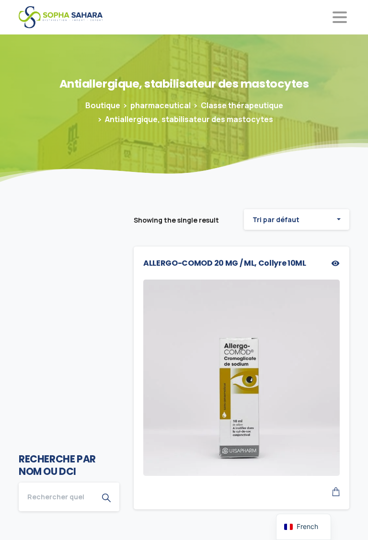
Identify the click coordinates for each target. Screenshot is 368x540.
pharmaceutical (160, 105)
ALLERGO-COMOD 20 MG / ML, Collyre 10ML (224, 263)
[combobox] (296, 219)
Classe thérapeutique (242, 105)
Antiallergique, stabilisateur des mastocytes (189, 119)
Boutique (102, 105)
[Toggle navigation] (339, 17)
